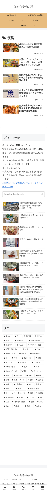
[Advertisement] (23, 434)
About (5, 183)
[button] (42, 194)
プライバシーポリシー (12, 479)
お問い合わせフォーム (20, 183)
